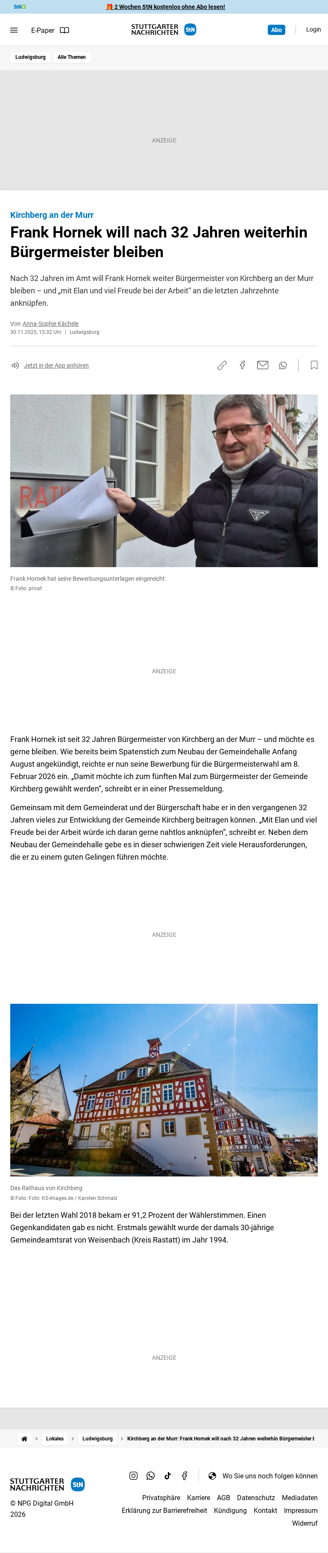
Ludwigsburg (30, 57)
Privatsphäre (161, 1498)
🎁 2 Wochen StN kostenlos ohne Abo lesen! (165, 6)
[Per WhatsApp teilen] (283, 365)
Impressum (301, 1511)
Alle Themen (72, 57)
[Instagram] (134, 1476)
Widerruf (305, 1523)
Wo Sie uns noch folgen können (270, 1476)
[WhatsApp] (151, 1476)
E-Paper (42, 30)
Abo (276, 29)
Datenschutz (256, 1498)
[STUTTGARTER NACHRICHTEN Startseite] (164, 29)
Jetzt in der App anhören (56, 365)
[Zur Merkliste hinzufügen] (312, 365)
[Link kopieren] (222, 365)
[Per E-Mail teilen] (263, 365)
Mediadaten (300, 1498)
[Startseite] (24, 1439)
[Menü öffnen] (14, 30)
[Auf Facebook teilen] (242, 365)
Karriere (198, 1498)
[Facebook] (185, 1476)
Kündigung (230, 1511)
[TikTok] (168, 1476)
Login (313, 29)
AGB (223, 1498)
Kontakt (265, 1511)
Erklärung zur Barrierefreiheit (164, 1511)
